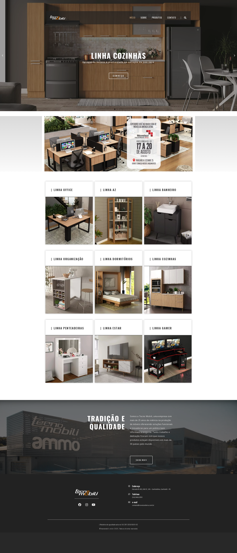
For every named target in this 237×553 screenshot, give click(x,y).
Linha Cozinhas (164, 259)
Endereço (136, 486)
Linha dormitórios (118, 259)
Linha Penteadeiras (69, 328)
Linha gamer (162, 328)
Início (132, 17)
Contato (171, 17)
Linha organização (68, 259)
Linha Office (63, 189)
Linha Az (109, 189)
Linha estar (112, 328)
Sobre (144, 17)
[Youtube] (93, 505)
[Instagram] (87, 505)
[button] (114, 109)
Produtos (157, 17)
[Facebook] (80, 505)
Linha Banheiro (164, 189)
